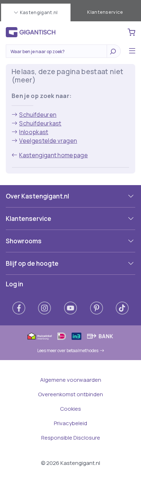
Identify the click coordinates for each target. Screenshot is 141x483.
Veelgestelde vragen (48, 141)
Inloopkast (33, 132)
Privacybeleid (70, 423)
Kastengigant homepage (53, 155)
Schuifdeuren (37, 115)
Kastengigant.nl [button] (39, 12)
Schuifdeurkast (40, 123)
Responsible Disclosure (70, 437)
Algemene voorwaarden (70, 380)
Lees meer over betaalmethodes (67, 350)
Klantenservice (105, 12)
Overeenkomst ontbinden (70, 394)
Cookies (70, 409)
